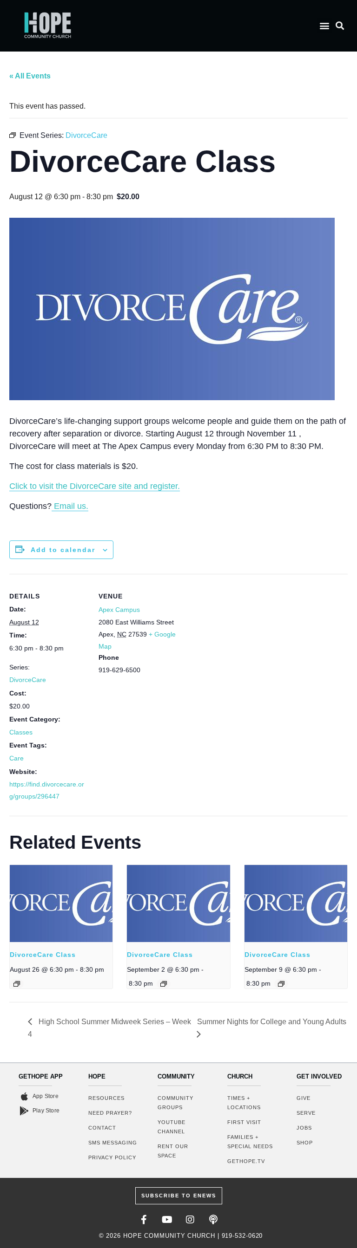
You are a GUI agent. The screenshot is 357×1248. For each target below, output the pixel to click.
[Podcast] (213, 1219)
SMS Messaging (112, 1142)
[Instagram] (190, 1219)
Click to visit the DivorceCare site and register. (94, 486)
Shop (305, 1142)
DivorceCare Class (43, 954)
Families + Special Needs (250, 1141)
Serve (306, 1113)
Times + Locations (244, 1102)
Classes (21, 732)
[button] (324, 25)
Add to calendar (63, 549)
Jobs (304, 1128)
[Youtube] (167, 1219)
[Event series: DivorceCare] (16, 984)
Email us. (70, 506)
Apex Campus (119, 609)
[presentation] (61, 903)
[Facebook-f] (143, 1219)
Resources (106, 1098)
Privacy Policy (112, 1157)
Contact (102, 1128)
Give (304, 1098)
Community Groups (175, 1102)
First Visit (244, 1122)
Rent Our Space (173, 1151)
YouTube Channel (171, 1126)
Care (16, 758)
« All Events (30, 76)
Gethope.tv (246, 1161)
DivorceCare (27, 679)
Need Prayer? (110, 1113)
